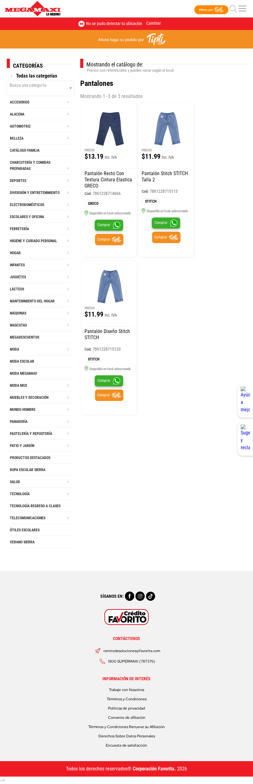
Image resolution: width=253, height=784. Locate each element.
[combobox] (40, 88)
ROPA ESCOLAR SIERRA (27, 470)
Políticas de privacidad (126, 708)
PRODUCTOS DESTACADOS (30, 458)
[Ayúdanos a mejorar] (245, 401)
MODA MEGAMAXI (23, 373)
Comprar (103, 225)
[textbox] (40, 85)
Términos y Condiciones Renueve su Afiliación (126, 726)
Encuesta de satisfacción (126, 745)
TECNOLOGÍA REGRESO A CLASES (35, 506)
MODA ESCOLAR (22, 361)
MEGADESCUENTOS (24, 337)
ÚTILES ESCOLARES (24, 530)
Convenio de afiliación (126, 717)
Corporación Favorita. (154, 769)
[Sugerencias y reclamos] (245, 439)
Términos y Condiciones (127, 699)
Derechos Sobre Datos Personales (126, 736)
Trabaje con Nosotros (126, 689)
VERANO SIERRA (22, 542)
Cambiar (153, 23)
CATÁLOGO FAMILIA (24, 150)
